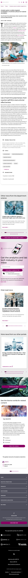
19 (10, 373)
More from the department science (14, 237)
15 (5, 373)
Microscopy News (14, 386)
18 (9, 373)
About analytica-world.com (14, 564)
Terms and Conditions (16, 572)
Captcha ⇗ (19, 275)
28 (22, 373)
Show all (6, 169)
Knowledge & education (7, 500)
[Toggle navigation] (26, 2)
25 (18, 373)
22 (14, 373)
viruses (14, 27)
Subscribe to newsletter (12, 270)
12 (20, 232)
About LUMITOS (13, 561)
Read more (3, 281)
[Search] (19, 2)
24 (17, 373)
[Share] (21, 2)
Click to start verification (13, 273)
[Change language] (23, 2)
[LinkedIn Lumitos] (14, 554)
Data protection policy (14, 574)
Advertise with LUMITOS (13, 559)
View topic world (14, 446)
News (2, 477)
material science (21, 30)
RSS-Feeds (3, 504)
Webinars (3, 495)
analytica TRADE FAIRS (6, 481)
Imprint (7, 572)
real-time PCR (20, 35)
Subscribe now (14, 522)
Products (3, 486)
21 (13, 373)
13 (21, 232)
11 (19, 232)
